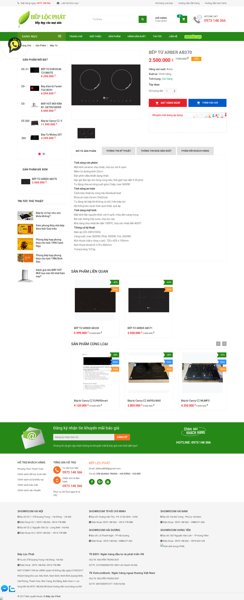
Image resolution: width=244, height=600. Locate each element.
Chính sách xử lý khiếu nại (31, 479)
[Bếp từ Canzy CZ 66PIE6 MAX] (148, 372)
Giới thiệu (95, 36)
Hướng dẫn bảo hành (215, 3)
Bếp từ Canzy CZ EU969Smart (91, 400)
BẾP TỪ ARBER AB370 (44, 179)
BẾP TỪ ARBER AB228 (86, 328)
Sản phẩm (114, 36)
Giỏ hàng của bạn (164, 3)
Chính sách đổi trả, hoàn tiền (32, 474)
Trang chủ (75, 36)
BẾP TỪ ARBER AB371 (140, 328)
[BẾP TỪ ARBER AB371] (148, 300)
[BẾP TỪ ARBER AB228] (95, 300)
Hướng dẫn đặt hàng (189, 3)
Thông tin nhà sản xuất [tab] (156, 150)
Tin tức (157, 36)
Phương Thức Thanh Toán (30, 469)
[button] (169, 19)
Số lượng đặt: (156, 90)
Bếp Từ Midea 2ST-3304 (45, 134)
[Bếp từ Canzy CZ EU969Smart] (95, 372)
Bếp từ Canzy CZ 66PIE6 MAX (144, 400)
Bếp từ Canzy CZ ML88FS (195, 400)
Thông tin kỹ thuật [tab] (118, 150)
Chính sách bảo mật (28, 485)
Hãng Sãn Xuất (137, 36)
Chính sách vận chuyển (29, 490)
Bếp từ (54, 45)
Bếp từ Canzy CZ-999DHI (46, 120)
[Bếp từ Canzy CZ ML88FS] (202, 372)
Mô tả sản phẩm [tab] (86, 151)
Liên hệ (173, 36)
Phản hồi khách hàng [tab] (195, 150)
